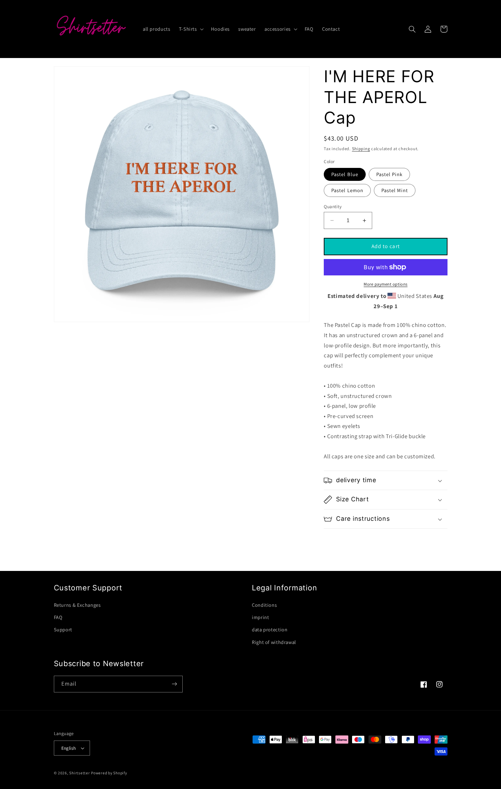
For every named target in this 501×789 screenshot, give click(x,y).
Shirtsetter (79, 772)
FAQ (58, 617)
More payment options (386, 284)
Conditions (264, 605)
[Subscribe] (174, 684)
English (68, 748)
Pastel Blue (344, 174)
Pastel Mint (394, 190)
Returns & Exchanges (77, 605)
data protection (269, 629)
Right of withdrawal (274, 642)
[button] (190, 29)
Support (63, 629)
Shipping (361, 149)
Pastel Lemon (347, 190)
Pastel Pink (389, 174)
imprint (260, 617)
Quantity (332, 206)
